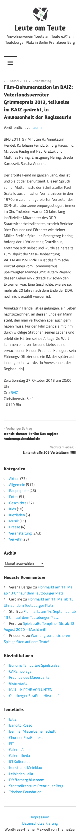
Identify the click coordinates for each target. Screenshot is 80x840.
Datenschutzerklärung (40, 823)
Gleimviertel (18, 683)
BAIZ (14, 392)
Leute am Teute (40, 28)
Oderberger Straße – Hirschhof (34, 696)
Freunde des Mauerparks (29, 677)
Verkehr (15, 539)
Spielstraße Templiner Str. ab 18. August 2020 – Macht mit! (39, 626)
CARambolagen (21, 671)
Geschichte (17, 503)
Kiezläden (17, 515)
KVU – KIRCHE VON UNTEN (30, 689)
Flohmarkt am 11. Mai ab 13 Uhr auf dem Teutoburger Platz (38, 590)
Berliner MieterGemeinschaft (32, 731)
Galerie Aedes (20, 749)
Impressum (40, 817)
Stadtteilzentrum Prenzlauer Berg (36, 786)
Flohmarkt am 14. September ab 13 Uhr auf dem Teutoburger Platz (40, 614)
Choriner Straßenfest (26, 737)
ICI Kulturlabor (20, 761)
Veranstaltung (42, 80)
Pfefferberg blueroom (26, 780)
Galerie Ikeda (19, 755)
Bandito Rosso (20, 725)
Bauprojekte (19, 491)
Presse (14, 527)
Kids (12, 509)
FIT (11, 743)
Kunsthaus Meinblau (25, 767)
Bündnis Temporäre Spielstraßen (35, 665)
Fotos (13, 497)
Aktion (14, 478)
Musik (14, 521)
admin (38, 127)
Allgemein (17, 485)
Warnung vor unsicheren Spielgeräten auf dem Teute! (37, 638)
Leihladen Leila (21, 774)
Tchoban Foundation (25, 792)
